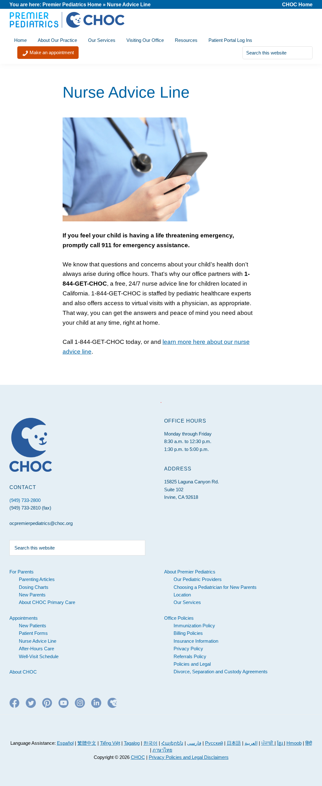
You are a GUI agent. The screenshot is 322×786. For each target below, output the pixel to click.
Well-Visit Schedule (38, 656)
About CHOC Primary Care (47, 602)
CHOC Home (297, 4)
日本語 (234, 743)
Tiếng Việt (110, 743)
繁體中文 (86, 743)
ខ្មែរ (280, 743)
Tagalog (132, 743)
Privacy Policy (188, 648)
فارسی (194, 743)
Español (65, 743)
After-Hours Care (36, 648)
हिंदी (308, 743)
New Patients (32, 625)
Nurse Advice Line (37, 641)
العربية (251, 743)
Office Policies (179, 618)
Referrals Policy (190, 656)
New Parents (32, 594)
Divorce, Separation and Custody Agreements (221, 671)
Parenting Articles (37, 579)
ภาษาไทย (162, 750)
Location (182, 594)
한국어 (150, 743)
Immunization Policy (194, 625)
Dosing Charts (33, 587)
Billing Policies (188, 633)
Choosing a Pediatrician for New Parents (215, 587)
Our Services (187, 602)
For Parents (21, 571)
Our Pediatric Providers (198, 579)
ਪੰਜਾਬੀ (268, 743)
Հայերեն (172, 743)
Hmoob (294, 743)
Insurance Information (196, 641)
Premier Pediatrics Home (72, 4)
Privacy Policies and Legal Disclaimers (189, 757)
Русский (214, 743)
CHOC (138, 757)
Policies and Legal (192, 664)
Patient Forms (33, 633)
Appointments (23, 618)
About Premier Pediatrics (189, 571)
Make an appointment (51, 52)
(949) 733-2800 (25, 500)
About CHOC (23, 672)
